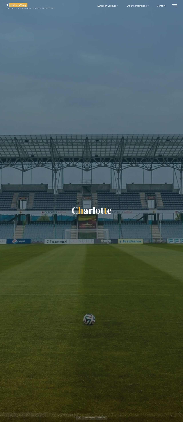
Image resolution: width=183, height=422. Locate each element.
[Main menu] (174, 5)
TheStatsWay (17, 5)
